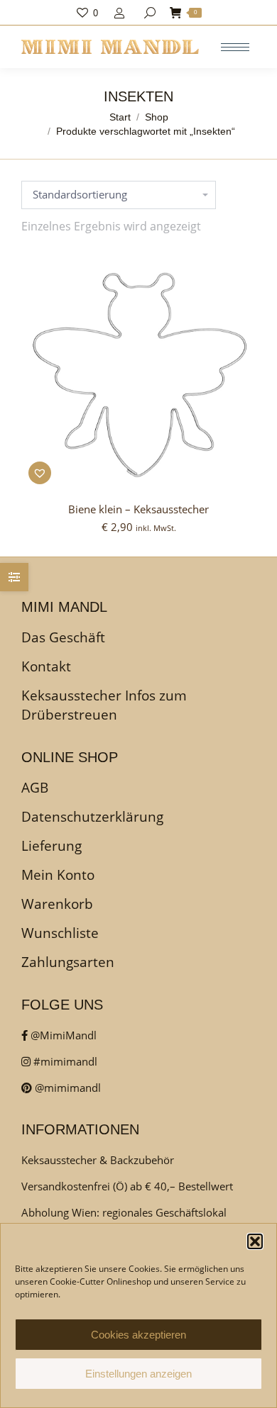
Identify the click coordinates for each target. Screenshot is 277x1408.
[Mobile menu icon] (235, 47)
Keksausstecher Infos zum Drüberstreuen (104, 705)
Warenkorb (57, 904)
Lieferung (51, 846)
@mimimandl (66, 1087)
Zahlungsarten (67, 962)
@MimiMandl (62, 1035)
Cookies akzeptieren (138, 1335)
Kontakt (46, 666)
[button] (255, 1241)
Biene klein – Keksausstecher (138, 509)
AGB (34, 787)
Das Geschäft (63, 637)
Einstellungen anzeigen (138, 1374)
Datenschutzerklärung (92, 817)
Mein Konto (57, 875)
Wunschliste (60, 933)
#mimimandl (64, 1061)
